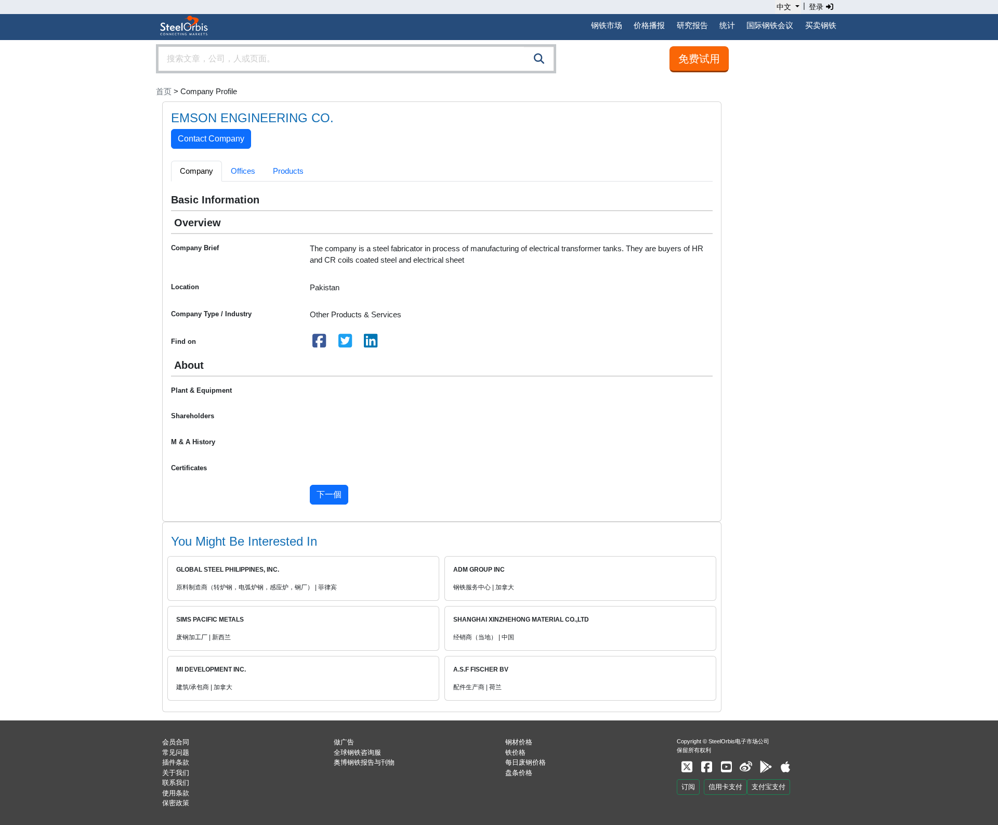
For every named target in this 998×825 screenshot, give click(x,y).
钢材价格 (518, 742)
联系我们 (175, 783)
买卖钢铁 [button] (820, 25)
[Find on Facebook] (320, 343)
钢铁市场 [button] (606, 25)
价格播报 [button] (649, 25)
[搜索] (539, 58)
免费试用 (699, 59)
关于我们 (175, 773)
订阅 (688, 787)
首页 (164, 91)
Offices (243, 170)
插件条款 (175, 762)
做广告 (344, 742)
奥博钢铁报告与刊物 (364, 762)
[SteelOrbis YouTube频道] (726, 767)
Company (196, 170)
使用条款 (175, 793)
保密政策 (175, 803)
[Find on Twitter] (345, 343)
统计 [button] (727, 25)
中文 (784, 7)
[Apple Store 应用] (785, 767)
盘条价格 (518, 773)
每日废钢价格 (525, 762)
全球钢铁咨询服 (357, 752)
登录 (817, 7)
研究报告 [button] (692, 25)
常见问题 (175, 752)
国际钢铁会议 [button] (769, 25)
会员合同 (175, 742)
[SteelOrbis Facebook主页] (706, 767)
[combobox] (356, 58)
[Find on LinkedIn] (371, 343)
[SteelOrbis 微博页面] (746, 767)
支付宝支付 (768, 787)
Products (288, 170)
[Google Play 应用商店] (765, 767)
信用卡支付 (725, 787)
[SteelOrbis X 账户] (686, 767)
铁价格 (515, 752)
